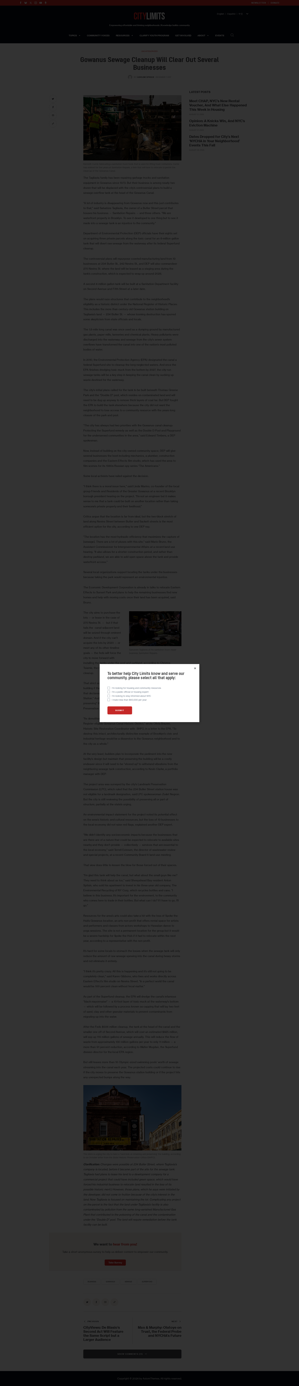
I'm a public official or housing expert (130, 692)
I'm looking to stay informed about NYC (131, 696)
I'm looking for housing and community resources (136, 688)
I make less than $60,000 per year (129, 699)
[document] (149, 693)
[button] (195, 668)
